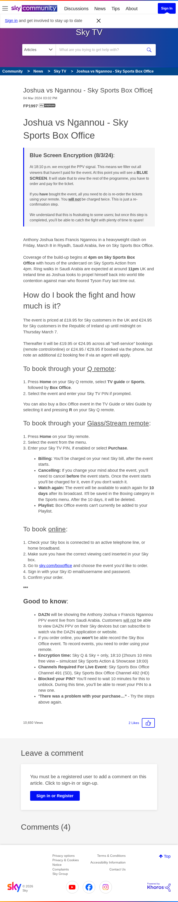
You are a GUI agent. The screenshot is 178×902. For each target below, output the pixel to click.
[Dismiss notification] (98, 21)
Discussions (76, 8)
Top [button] (167, 856)
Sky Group (60, 874)
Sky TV (89, 32)
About (132, 8)
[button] (148, 723)
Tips (115, 8)
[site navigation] (5, 8)
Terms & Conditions (111, 855)
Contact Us (117, 869)
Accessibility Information (108, 862)
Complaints (60, 869)
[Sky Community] (34, 8)
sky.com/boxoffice (55, 565)
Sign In (166, 8)
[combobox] (101, 50)
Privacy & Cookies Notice (65, 862)
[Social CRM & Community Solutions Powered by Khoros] (159, 887)
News (100, 8)
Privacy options (63, 855)
